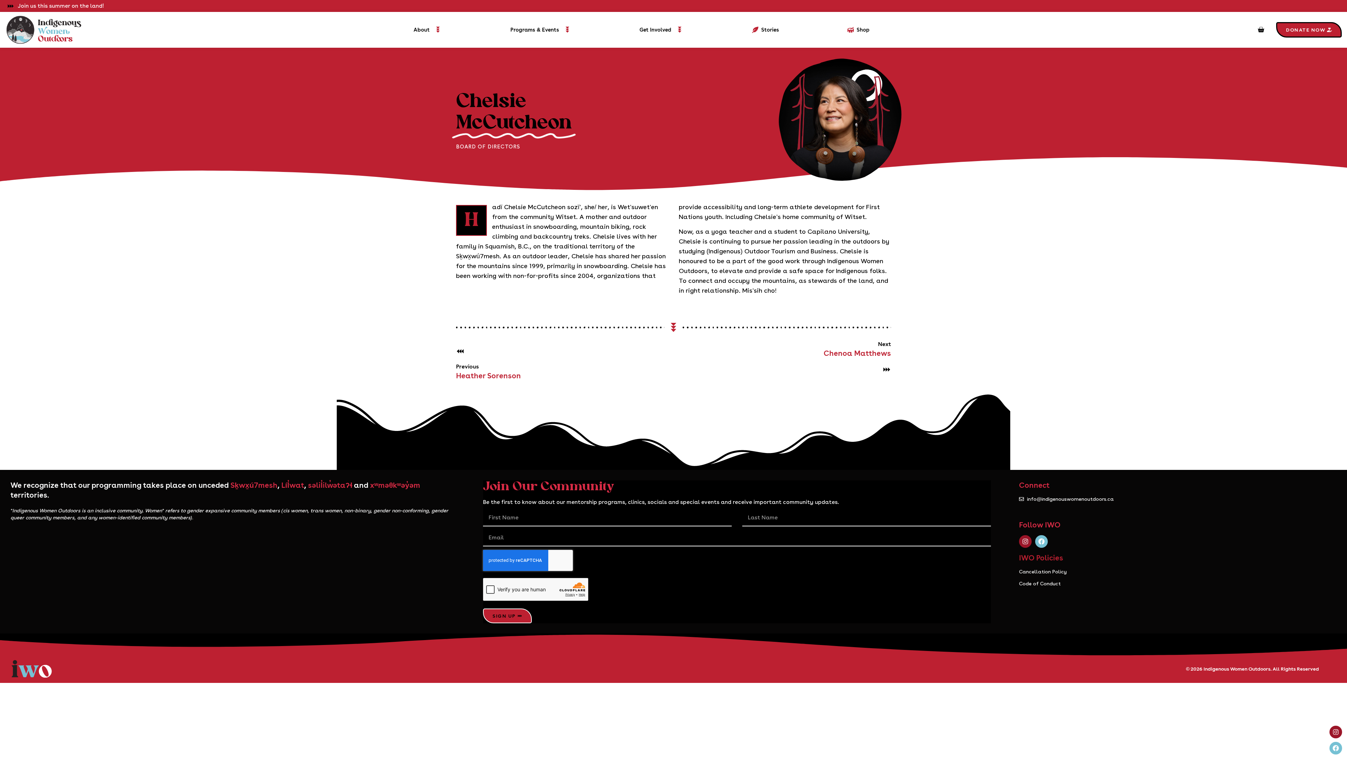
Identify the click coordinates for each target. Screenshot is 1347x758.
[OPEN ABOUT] (438, 29)
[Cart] (1260, 29)
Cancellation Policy (1043, 571)
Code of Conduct (1040, 583)
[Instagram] (1025, 541)
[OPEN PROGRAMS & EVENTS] (567, 29)
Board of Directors (488, 147)
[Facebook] (1041, 541)
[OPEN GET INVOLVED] (679, 29)
